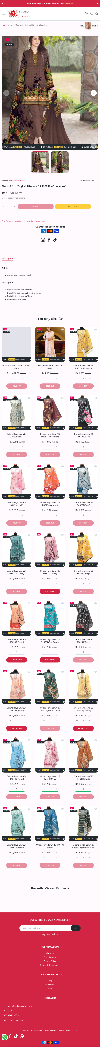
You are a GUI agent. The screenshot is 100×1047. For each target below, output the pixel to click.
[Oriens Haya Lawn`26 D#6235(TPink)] (50, 549)
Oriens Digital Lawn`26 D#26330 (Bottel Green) (83, 846)
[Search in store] (96, 13)
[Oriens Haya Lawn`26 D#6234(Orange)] (83, 549)
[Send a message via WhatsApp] (4, 1037)
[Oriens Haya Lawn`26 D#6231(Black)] (83, 618)
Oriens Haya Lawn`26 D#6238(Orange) (50, 503)
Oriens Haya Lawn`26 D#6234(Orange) (83, 572)
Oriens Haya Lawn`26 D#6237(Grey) (83, 503)
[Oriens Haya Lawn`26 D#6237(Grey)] (83, 481)
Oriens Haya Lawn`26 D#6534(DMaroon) (50, 435)
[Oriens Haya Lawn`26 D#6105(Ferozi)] (16, 755)
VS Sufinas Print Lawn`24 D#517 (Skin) (16, 367)
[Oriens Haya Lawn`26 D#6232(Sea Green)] (50, 618)
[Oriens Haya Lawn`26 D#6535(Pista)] (16, 412)
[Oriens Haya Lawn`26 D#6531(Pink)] (16, 481)
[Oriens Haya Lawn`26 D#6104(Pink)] (50, 755)
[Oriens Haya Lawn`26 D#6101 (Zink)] (50, 823)
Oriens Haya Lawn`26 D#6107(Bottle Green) (50, 709)
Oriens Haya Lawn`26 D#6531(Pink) (17, 503)
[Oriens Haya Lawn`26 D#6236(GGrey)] (16, 549)
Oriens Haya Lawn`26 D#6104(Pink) (50, 777)
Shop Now (67, 3)
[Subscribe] (76, 928)
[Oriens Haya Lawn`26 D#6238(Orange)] (50, 481)
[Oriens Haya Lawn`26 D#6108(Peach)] (16, 686)
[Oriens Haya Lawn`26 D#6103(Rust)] (83, 755)
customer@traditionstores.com (18, 1006)
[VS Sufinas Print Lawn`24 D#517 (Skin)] (16, 344)
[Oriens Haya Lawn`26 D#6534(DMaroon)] (50, 412)
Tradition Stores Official (16, 180)
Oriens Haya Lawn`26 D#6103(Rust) (83, 777)
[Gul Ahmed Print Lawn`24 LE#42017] (50, 344)
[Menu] (3, 13)
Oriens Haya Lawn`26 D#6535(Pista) (17, 435)
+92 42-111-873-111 (13, 1015)
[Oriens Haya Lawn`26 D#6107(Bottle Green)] (50, 686)
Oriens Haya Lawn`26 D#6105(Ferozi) (17, 777)
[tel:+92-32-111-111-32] (91, 13)
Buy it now (72, 206)
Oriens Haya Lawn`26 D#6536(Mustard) (83, 367)
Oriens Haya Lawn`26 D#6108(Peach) (17, 709)
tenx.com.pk (72, 1030)
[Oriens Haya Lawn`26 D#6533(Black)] (83, 412)
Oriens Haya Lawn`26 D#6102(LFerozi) (17, 846)
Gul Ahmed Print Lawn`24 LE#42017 (50, 367)
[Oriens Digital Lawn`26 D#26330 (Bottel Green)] (83, 823)
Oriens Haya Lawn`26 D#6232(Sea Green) (50, 640)
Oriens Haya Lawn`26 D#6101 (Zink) (50, 846)
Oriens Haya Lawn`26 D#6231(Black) (83, 640)
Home (4, 25)
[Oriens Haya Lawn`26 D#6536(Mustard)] (83, 344)
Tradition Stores (36, 1030)
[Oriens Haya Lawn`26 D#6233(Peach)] (16, 618)
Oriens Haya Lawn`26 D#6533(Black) (83, 435)
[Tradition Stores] (19, 14)
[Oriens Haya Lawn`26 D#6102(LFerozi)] (16, 823)
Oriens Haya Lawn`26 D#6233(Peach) (17, 640)
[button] (2, 3)
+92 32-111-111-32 (13, 1010)
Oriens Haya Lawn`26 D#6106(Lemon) (83, 709)
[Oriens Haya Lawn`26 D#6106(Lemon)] (83, 686)
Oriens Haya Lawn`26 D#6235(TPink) (50, 572)
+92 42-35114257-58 (13, 1020)
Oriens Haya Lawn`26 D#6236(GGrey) (17, 572)
